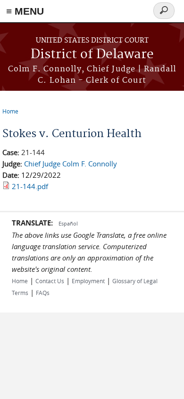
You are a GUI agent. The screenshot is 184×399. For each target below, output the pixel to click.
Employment (88, 281)
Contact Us (49, 281)
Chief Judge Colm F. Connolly (70, 163)
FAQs (43, 292)
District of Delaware (92, 54)
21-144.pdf (30, 186)
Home (10, 111)
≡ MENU (25, 11)
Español (68, 223)
